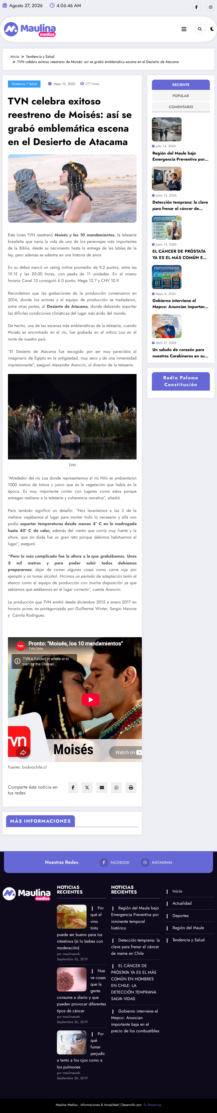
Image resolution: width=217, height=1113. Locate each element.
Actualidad (182, 903)
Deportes (180, 916)
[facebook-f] (196, 7)
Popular (181, 95)
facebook (120, 862)
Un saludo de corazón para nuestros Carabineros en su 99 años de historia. (178, 353)
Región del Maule (188, 928)
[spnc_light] (212, 29)
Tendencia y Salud (24, 83)
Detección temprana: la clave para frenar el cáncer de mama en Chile (180, 205)
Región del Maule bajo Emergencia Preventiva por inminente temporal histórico (179, 156)
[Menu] (183, 29)
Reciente (180, 84)
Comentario (181, 106)
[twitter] (87, 787)
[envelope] (101, 787)
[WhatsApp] (116, 787)
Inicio (177, 891)
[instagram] (210, 7)
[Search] (200, 29)
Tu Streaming (152, 1104)
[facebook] (73, 787)
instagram (162, 862)
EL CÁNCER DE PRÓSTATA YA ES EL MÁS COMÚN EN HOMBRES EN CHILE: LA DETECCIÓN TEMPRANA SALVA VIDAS (179, 254)
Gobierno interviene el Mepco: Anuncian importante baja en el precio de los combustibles (180, 304)
